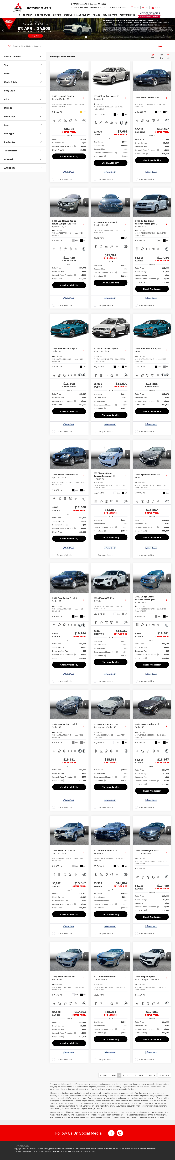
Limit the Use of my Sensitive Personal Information (94, 1149)
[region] (69, 144)
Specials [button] (68, 15)
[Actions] (83, 97)
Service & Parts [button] (110, 15)
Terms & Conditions (57, 1149)
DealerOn (32, 1149)
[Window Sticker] (125, 123)
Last (151, 1075)
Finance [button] (96, 15)
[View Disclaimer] (76, 120)
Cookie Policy (69, 1149)
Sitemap (40, 1149)
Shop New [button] (27, 15)
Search (160, 46)
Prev (113, 1075)
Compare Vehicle (64, 179)
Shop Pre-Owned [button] (42, 15)
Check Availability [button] (69, 156)
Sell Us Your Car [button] (82, 15)
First (104, 1075)
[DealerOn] (22, 1146)
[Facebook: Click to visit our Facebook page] (111, 1133)
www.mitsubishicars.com (85, 1151)
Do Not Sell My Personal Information (126, 1149)
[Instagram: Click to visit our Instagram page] (120, 1133)
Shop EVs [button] (57, 15)
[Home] (20, 15)
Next (142, 1075)
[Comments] (84, 120)
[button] (86, 76)
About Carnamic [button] (127, 15)
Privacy (46, 1149)
